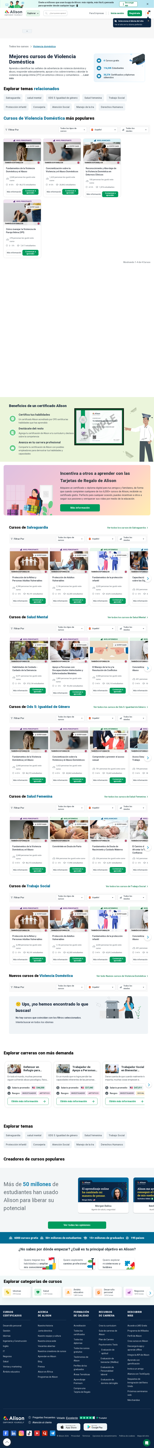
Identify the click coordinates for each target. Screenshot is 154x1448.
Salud (5, 1361)
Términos (86, 1436)
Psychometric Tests (108, 1344)
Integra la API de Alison (138, 1355)
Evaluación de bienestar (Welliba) (110, 1360)
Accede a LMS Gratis (137, 1325)
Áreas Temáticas (82, 1374)
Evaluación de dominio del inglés (109, 1381)
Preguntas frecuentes (43, 1417)
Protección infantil (16, 107)
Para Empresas (96, 13)
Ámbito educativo (11, 1372)
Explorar (31, 13)
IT (4, 1351)
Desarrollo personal (12, 1325)
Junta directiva (45, 1331)
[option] (29, 578)
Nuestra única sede (47, 1341)
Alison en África (45, 1372)
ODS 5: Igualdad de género (63, 97)
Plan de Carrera (106, 1339)
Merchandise (134, 1400)
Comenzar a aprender (30, 192)
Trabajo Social (117, 97)
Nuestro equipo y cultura (49, 1336)
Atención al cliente (42, 1422)
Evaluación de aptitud (107, 1352)
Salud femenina (93, 97)
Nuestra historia (45, 1325)
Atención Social (60, 107)
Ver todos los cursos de (126, 528)
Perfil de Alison (135, 1336)
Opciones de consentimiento (104, 1436)
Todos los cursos (19, 46)
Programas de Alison (48, 1377)
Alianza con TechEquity (139, 1374)
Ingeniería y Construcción (15, 1341)
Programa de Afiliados (138, 1331)
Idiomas (7, 1336)
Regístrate (134, 13)
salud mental (34, 97)
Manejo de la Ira (85, 107)
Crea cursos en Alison (138, 1341)
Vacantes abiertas (46, 1346)
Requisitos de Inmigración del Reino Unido (138, 1382)
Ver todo (121, 976)
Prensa (41, 1366)
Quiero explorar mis (111, 1264)
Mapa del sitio (143, 1436)
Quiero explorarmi (74, 1262)
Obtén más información (24, 1101)
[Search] (46, 13)
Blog (40, 1361)
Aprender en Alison (47, 1356)
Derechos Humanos (112, 107)
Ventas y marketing (12, 1366)
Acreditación (80, 1325)
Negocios (7, 1356)
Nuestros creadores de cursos (52, 1351)
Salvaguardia (13, 97)
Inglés (6, 1346)
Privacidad (75, 1436)
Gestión (6, 1331)
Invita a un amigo (136, 1369)
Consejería (39, 107)
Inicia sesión (117, 13)
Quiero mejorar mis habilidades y (36, 1264)
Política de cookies (127, 1436)
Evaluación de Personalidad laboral (107, 1371)
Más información (14, 192)
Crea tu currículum (107, 1325)
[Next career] (149, 1085)
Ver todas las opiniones (77, 1225)
